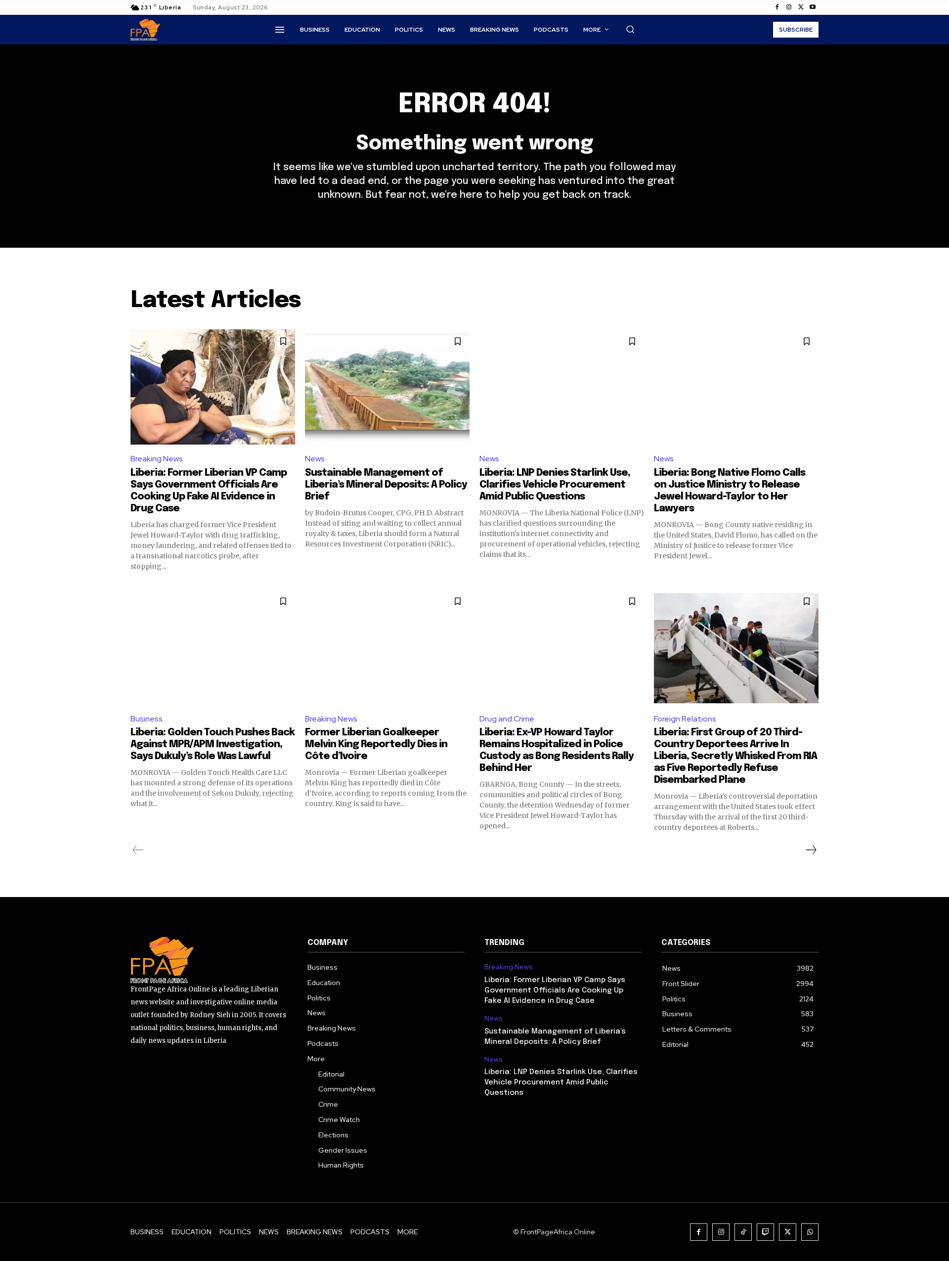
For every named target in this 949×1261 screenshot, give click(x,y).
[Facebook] (777, 7)
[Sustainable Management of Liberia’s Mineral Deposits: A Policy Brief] (387, 387)
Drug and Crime (506, 719)
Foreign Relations (685, 719)
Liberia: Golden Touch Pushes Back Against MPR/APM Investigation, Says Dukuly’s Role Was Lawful (212, 744)
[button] (630, 29)
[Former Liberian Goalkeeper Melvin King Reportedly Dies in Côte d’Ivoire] (387, 647)
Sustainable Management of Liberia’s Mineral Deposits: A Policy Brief (386, 485)
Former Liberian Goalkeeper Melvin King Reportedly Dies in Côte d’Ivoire (376, 744)
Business (146, 719)
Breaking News (156, 458)
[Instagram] (789, 7)
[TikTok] (743, 1232)
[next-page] (811, 850)
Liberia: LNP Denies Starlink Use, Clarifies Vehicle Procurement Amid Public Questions (554, 485)
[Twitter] (801, 7)
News (315, 458)
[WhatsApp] (810, 1232)
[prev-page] (138, 850)
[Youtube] (813, 7)
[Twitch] (765, 1232)
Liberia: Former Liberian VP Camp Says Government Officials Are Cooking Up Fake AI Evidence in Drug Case (554, 990)
